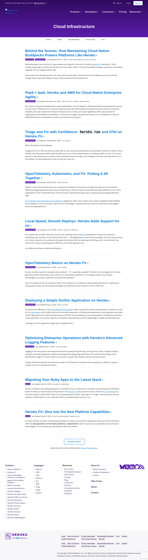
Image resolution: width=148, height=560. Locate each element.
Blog (66, 480)
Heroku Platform (14, 469)
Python (82, 234)
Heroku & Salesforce (101, 472)
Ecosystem (90, 39)
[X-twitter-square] (127, 467)
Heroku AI (11, 472)
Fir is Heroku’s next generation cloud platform (43, 201)
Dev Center (68, 469)
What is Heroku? (99, 469)
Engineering (73, 39)
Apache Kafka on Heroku (17, 497)
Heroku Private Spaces (16, 503)
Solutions (68, 491)
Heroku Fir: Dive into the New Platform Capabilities (67, 412)
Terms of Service (73, 536)
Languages (39, 465)
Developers (91, 11)
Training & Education (72, 472)
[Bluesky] (122, 467)
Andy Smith (84, 101)
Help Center (96, 481)
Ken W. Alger (62, 182)
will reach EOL (110, 391)
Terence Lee (74, 416)
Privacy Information (88, 536)
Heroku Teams (13, 515)
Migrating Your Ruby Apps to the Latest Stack (63, 380)
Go (117, 309)
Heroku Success (13, 512)
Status (94, 487)
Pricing (122, 11)
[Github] (137, 467)
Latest (48, 39)
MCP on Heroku (13, 485)
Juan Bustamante (75, 60)
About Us (95, 465)
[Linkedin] (132, 467)
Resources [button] (135, 11)
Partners (67, 485)
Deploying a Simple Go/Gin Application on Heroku (67, 300)
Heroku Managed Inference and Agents (16, 476)
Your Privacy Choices (89, 539)
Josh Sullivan (90, 60)
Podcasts (68, 493)
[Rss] (142, 467)
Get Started (69, 475)
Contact (94, 492)
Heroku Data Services (16, 488)
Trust (118, 536)
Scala (38, 490)
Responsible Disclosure (105, 536)
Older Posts (74, 442)
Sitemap (102, 539)
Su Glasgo (66, 141)
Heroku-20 (72, 391)
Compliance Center (72, 488)
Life (103, 39)
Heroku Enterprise (14, 500)
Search (119, 3)
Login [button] (128, 3)
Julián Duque (61, 347)
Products (75, 11)
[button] (81, 12)
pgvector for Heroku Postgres (15, 481)
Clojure (39, 493)
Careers (96, 475)
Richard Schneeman (60, 384)
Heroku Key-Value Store (16, 494)
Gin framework (34, 312)
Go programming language (62, 309)
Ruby (38, 487)
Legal (63, 536)
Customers (108, 11)
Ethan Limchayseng (60, 416)
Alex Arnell (62, 267)
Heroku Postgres (14, 491)
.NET (38, 472)
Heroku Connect (14, 506)
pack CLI (97, 64)
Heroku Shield (13, 509)
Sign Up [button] (138, 3)
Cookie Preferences (68, 539)
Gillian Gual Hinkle (70, 101)
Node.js (39, 478)
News (60, 39)
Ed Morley (73, 230)
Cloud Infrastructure (89, 448)
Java (37, 475)
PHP (37, 484)
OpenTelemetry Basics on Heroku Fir (55, 263)
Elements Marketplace (16, 518)
